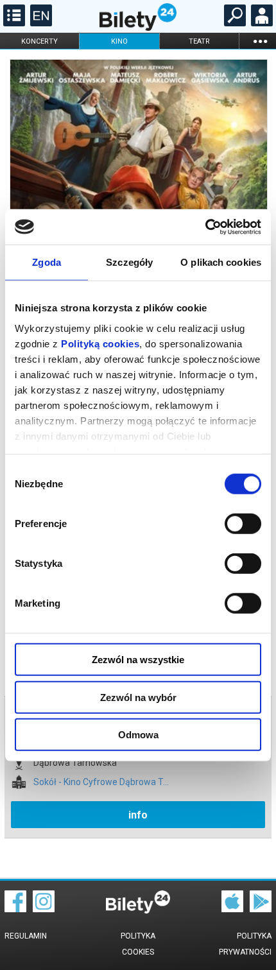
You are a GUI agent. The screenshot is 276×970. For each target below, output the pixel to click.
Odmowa (138, 734)
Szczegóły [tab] (129, 262)
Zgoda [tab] (46, 262)
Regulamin (25, 935)
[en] (39, 23)
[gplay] (261, 909)
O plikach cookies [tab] (220, 262)
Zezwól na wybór (138, 696)
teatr (199, 41)
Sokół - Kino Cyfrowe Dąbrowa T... (101, 782)
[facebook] (15, 909)
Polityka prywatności (245, 944)
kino (119, 41)
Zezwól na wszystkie (138, 659)
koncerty (39, 41)
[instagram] (44, 909)
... (260, 40)
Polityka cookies (138, 944)
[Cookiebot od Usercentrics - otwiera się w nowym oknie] (205, 226)
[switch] (243, 524)
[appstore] (232, 909)
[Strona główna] (138, 27)
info (138, 815)
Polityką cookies (100, 343)
